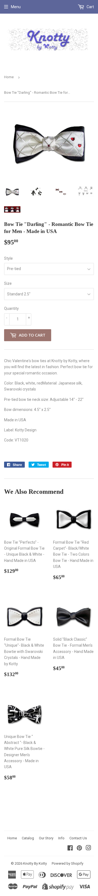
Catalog (28, 838)
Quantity (11, 308)
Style (8, 258)
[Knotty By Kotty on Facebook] (70, 848)
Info (61, 838)
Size (8, 283)
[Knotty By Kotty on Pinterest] (79, 848)
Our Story (46, 838)
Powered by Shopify (67, 863)
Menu (16, 7)
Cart (90, 7)
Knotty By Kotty (35, 863)
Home (9, 77)
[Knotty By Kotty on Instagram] (88, 848)
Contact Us (78, 838)
